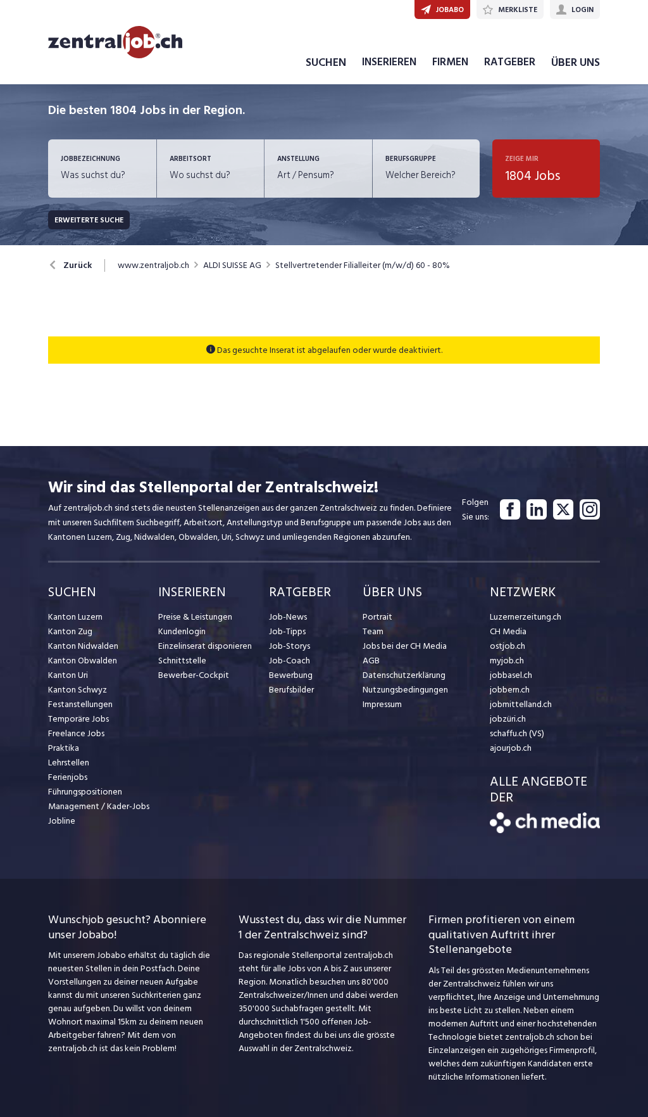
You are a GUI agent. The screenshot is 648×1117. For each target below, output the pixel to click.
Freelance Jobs (76, 733)
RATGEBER (509, 62)
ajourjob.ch (511, 748)
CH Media (508, 631)
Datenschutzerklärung (404, 675)
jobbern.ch (510, 689)
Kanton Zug (70, 631)
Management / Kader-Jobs (98, 806)
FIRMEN (450, 62)
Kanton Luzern (75, 617)
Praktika (63, 748)
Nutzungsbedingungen (405, 689)
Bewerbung (291, 675)
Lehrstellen (68, 762)
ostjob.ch (507, 646)
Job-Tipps (287, 631)
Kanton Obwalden (82, 660)
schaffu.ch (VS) (517, 733)
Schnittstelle (182, 660)
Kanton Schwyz (77, 689)
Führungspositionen (85, 791)
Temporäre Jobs (78, 719)
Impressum (382, 704)
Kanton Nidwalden (83, 646)
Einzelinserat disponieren (205, 646)
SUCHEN (326, 62)
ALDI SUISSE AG (232, 265)
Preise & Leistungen (195, 617)
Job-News (288, 617)
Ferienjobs (67, 777)
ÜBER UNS (575, 62)
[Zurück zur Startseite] (545, 830)
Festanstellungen (80, 704)
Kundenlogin (182, 631)
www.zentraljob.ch (153, 265)
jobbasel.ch (511, 675)
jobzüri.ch (508, 719)
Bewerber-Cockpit (193, 675)
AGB (371, 660)
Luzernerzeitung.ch (525, 617)
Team (373, 631)
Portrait (377, 617)
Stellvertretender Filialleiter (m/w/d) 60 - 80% (362, 265)
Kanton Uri (68, 675)
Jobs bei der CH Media (405, 646)
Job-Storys (289, 646)
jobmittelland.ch (521, 704)
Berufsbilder (291, 689)
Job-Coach (289, 660)
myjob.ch (507, 660)
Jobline (61, 821)
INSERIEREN (389, 62)
